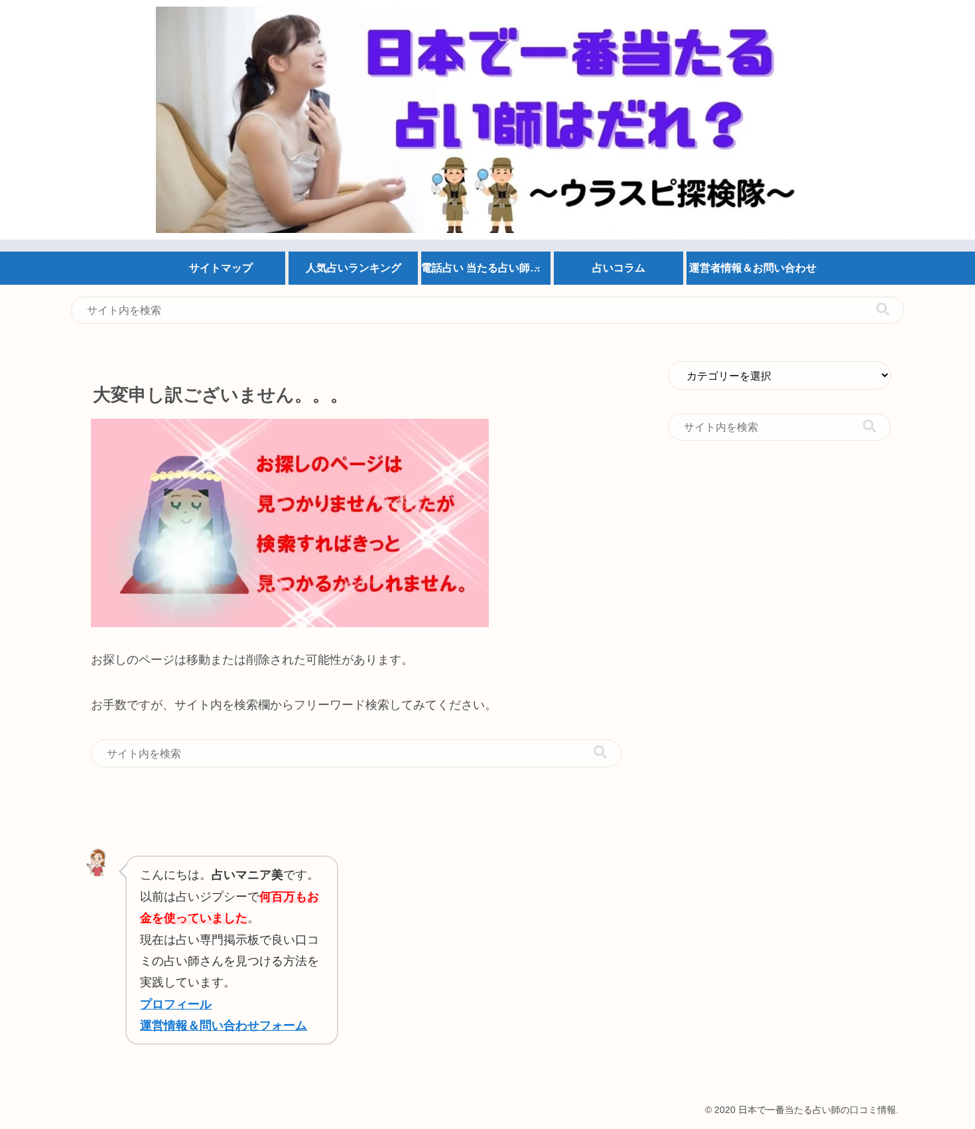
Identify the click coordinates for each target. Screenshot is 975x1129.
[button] (883, 309)
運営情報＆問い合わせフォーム (223, 1025)
